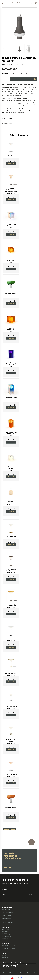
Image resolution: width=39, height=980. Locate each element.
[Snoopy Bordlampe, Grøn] (11, 284)
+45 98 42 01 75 (8, 916)
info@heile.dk (7, 918)
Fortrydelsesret (6, 936)
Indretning (5, 932)
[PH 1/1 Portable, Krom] (11, 697)
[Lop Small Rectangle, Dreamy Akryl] (11, 388)
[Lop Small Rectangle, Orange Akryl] (11, 423)
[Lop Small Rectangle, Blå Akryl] (11, 353)
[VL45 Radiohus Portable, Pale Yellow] (11, 492)
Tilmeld (32, 894)
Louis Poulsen (8, 64)
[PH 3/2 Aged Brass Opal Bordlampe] (11, 560)
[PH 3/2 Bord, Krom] (11, 629)
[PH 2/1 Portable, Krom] (11, 765)
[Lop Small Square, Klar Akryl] (11, 457)
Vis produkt (11, 163)
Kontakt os (5, 938)
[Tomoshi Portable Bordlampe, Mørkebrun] (19, 25)
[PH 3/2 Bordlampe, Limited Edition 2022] (11, 662)
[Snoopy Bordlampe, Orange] (11, 798)
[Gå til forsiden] (14, 2)
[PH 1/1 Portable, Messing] (11, 730)
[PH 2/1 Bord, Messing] (11, 527)
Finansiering (5, 929)
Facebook (5, 955)
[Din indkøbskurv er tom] (36, 3)
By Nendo (22, 64)
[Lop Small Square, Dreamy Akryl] (11, 215)
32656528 (10, 922)
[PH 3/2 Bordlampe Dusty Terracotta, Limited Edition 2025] (11, 179)
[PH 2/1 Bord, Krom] (11, 146)
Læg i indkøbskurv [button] (18, 79)
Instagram (5, 958)
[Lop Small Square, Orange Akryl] (11, 249)
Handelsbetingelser (7, 934)
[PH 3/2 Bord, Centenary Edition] (11, 594)
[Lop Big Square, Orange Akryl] (11, 319)
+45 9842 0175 (9, 966)
